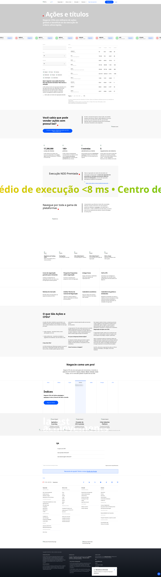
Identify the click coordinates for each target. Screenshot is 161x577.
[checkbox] (54, 95)
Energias (92, 371)
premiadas (97, 207)
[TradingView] (117, 482)
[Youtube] (100, 482)
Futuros (78, 371)
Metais (87, 371)
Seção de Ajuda (92, 471)
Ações (96, 371)
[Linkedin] (89, 482)
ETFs (68, 373)
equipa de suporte (107, 556)
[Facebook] (83, 482)
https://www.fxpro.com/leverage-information (77, 103)
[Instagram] (112, 482)
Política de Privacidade (78, 557)
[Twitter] (95, 482)
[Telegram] (106, 482)
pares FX (65, 371)
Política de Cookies (86, 557)
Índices (83, 371)
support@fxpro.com (98, 561)
